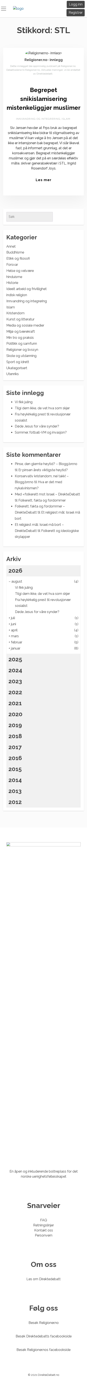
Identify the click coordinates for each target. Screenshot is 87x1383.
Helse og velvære (20, 271)
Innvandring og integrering (38, 118)
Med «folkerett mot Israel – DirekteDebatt (47, 494)
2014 (15, 780)
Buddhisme (15, 252)
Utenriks (12, 374)
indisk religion (16, 295)
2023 (15, 681)
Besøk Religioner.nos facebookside (43, 1350)
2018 (15, 736)
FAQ (43, 1220)
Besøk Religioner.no (44, 1323)
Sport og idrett (17, 362)
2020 (15, 714)
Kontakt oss (43, 1230)
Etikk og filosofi (18, 258)
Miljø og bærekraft (20, 331)
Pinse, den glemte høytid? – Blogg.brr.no (46, 464)
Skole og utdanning (21, 356)
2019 (15, 725)
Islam (66, 118)
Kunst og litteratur (20, 319)
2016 (15, 758)
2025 (15, 659)
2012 (15, 802)
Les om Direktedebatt (43, 1279)
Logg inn (76, 4)
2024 (15, 670)
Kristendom (15, 313)
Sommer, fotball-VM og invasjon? (41, 432)
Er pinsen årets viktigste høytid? (43, 470)
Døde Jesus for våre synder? (37, 426)
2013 (15, 791)
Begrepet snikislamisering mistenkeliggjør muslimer (43, 99)
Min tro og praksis (20, 338)
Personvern (43, 1235)
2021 (15, 703)
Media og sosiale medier (25, 325)
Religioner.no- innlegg (43, 60)
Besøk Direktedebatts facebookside (44, 1336)
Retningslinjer (43, 1225)
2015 (15, 769)
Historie (12, 283)
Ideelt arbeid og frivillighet (26, 289)
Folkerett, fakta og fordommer (42, 500)
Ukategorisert (16, 368)
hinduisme (14, 277)
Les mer (44, 180)
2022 (15, 692)
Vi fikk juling (24, 402)
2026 (15, 570)
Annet (11, 246)
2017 (15, 747)
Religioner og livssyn (22, 350)
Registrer (76, 13)
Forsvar (12, 265)
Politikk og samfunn (21, 344)
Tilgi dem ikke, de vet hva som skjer (42, 408)
